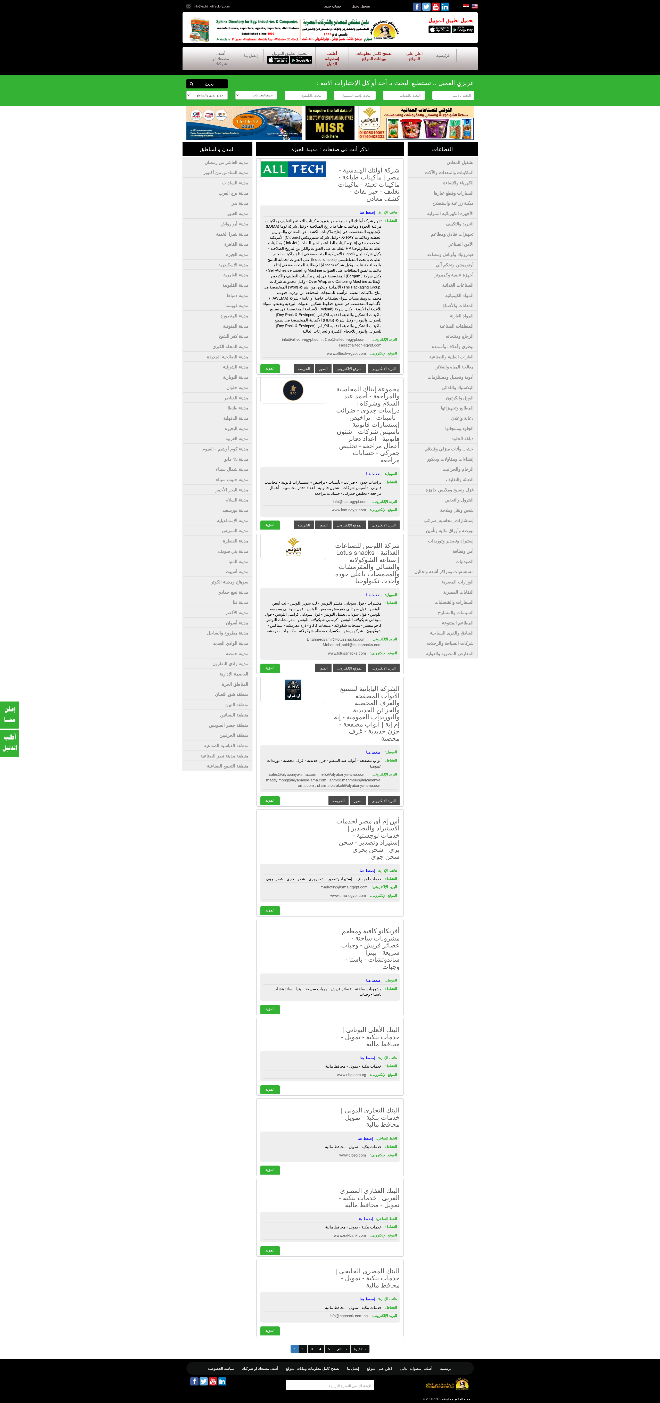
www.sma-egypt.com (348, 895)
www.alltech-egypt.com (346, 353)
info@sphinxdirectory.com (212, 6)
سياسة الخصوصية (221, 1368)
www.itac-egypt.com (349, 509)
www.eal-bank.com (350, 1235)
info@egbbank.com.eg (349, 1315)
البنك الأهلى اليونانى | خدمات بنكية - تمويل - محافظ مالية (370, 1036)
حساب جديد (332, 6)
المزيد (270, 367)
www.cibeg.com (352, 1155)
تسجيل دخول (361, 6)
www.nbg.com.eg (351, 1074)
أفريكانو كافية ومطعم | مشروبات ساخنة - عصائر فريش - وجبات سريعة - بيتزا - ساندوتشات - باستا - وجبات (369, 948)
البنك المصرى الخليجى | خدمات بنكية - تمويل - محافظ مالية (367, 1277)
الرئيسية (443, 55)
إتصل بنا (251, 55)
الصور (323, 368)
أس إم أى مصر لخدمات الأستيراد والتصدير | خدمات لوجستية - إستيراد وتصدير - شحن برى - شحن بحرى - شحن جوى (368, 838)
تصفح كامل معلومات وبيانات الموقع (374, 55)
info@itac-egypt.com (350, 501)
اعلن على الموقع (414, 55)
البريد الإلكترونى (384, 368)
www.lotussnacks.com (347, 653)
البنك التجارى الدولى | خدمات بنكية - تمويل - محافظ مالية (370, 1116)
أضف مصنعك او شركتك (220, 58)
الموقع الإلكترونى (349, 368)
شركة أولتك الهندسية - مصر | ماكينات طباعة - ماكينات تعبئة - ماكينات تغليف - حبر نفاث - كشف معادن (369, 184)
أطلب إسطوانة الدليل (332, 58)
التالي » (341, 1348)
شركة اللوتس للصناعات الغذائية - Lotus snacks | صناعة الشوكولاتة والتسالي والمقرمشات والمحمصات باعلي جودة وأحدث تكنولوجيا (367, 562)
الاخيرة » (360, 1348)
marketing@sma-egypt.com (344, 886)
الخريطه (304, 368)
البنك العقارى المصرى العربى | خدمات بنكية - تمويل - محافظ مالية (369, 1197)
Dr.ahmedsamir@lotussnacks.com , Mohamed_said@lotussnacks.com (344, 641)
